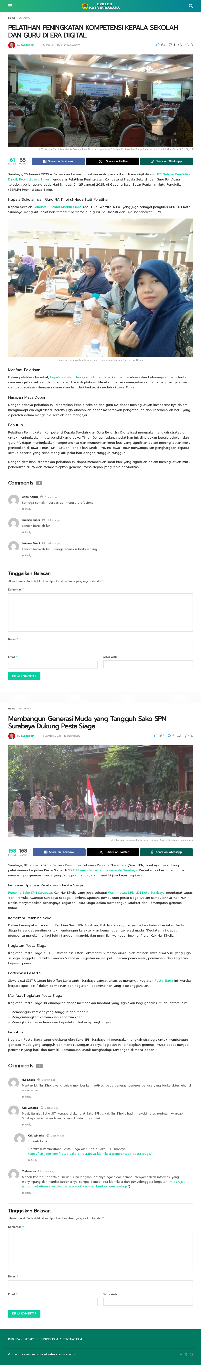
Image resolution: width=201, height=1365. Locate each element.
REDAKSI (30, 1339)
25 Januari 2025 (52, 45)
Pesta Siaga (164, 980)
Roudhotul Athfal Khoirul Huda (57, 207)
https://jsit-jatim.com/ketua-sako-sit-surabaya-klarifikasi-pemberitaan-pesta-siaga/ (90, 1154)
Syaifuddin (27, 45)
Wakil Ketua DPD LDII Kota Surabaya (135, 892)
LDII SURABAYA (27, 1354)
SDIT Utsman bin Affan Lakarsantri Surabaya (102, 870)
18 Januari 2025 (51, 736)
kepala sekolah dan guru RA (72, 377)
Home (11, 18)
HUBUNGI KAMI (49, 1339)
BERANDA (14, 1339)
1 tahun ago (53, 520)
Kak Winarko (36, 1136)
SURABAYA (25, 18)
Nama (13, 639)
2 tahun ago (51, 497)
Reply (28, 509)
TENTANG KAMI (72, 1339)
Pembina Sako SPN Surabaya (30, 892)
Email (13, 657)
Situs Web (110, 657)
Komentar (16, 590)
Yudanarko (29, 1171)
